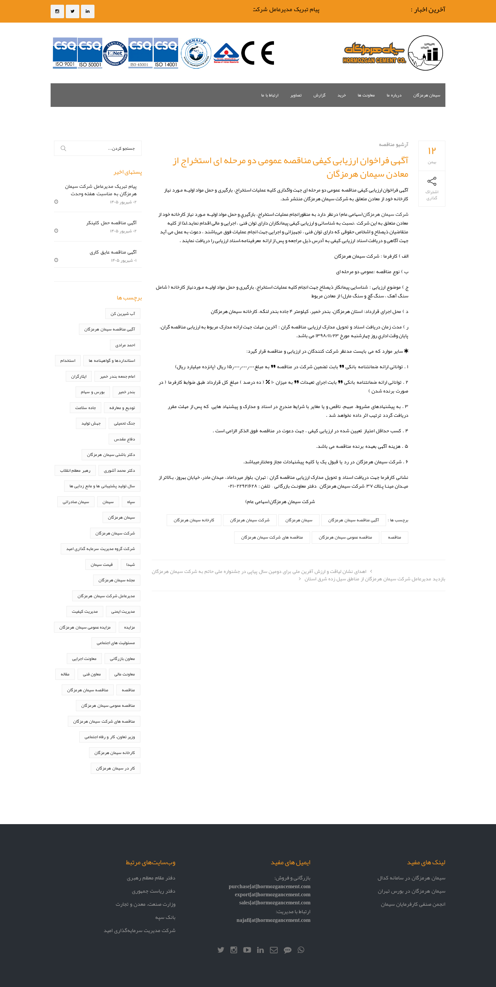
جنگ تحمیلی (124, 423)
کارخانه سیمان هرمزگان (194, 520)
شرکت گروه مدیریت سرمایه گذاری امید (100, 548)
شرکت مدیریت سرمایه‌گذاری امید (139, 930)
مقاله (65, 674)
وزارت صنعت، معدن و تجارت (145, 904)
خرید (341, 95)
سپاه (131, 501)
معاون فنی (92, 674)
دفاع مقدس (124, 439)
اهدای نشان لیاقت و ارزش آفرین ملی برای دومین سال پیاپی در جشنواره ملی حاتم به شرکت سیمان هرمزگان (259, 571)
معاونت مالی (124, 674)
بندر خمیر (126, 391)
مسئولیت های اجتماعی (116, 642)
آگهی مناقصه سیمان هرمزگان (353, 520)
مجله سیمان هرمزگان (117, 580)
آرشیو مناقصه (393, 144)
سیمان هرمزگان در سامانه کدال (411, 877)
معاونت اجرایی (84, 658)
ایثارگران (78, 376)
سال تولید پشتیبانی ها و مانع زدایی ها (102, 486)
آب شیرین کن (123, 313)
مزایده (129, 627)
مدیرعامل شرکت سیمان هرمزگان (106, 595)
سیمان (108, 501)
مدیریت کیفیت (85, 611)
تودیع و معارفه (122, 407)
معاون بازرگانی (122, 658)
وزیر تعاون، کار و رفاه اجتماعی (110, 736)
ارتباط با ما (269, 95)
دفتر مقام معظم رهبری (151, 877)
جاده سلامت (85, 407)
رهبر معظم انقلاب (75, 470)
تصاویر (296, 95)
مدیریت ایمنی (123, 611)
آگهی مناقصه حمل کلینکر (111, 222)
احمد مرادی (125, 345)
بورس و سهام (92, 391)
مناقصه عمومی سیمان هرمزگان (345, 537)
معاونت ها (366, 95)
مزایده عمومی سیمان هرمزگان (85, 627)
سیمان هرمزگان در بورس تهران (411, 891)
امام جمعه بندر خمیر (117, 376)
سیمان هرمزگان (426, 95)
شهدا (130, 564)
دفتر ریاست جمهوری (153, 891)
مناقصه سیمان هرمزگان (87, 690)
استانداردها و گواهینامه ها (112, 360)
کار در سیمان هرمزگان (115, 768)
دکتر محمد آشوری (119, 470)
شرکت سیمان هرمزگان (385, 213)
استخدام (67, 360)
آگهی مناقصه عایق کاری (113, 251)
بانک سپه (165, 917)
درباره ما (394, 95)
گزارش (319, 95)
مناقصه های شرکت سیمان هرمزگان (272, 537)
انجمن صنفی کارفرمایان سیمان (413, 904)
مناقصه (394, 537)
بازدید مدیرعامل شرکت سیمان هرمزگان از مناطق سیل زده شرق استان (375, 578)
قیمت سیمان (102, 564)
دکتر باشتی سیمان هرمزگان (111, 454)
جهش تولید (91, 423)
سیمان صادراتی (76, 501)
